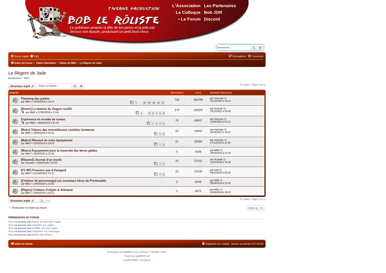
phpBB (126, 252)
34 (149, 102)
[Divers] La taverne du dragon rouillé (46, 108)
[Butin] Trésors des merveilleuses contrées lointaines (57, 129)
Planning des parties (35, 98)
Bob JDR (213, 12)
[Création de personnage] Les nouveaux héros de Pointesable (63, 180)
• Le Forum (189, 19)
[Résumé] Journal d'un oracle (41, 159)
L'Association (186, 5)
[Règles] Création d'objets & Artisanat (47, 190)
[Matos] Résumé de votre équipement (46, 140)
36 (158, 102)
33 (144, 102)
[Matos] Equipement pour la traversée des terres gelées (59, 150)
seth (216, 170)
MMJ (26, 78)
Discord (212, 19)
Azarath (218, 108)
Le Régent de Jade (27, 73)
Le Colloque (188, 12)
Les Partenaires (220, 5)
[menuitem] (34, 56)
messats (219, 98)
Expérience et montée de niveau (43, 119)
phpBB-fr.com (143, 256)
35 (154, 102)
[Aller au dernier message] (225, 98)
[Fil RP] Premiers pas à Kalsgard (43, 170)
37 (163, 102)
